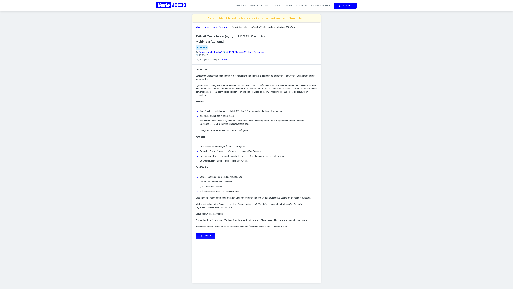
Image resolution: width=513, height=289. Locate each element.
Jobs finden (240, 5)
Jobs (197, 27)
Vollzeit (225, 59)
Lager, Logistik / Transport (215, 27)
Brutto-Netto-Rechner (321, 5)
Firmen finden (256, 5)
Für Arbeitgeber (272, 5)
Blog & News (301, 5)
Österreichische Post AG (210, 52)
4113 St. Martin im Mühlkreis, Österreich (245, 52)
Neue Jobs (295, 18)
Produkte (288, 5)
